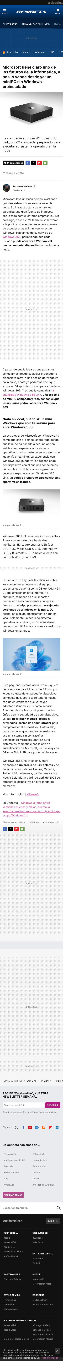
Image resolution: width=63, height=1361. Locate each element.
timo (6, 1178)
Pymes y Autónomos (42, 1304)
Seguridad (9, 1166)
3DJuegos (37, 1237)
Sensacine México (41, 1329)
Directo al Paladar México (16, 1339)
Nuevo (58, 13)
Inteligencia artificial (14, 1160)
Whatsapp (40, 52)
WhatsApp (9, 1184)
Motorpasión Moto (41, 1283)
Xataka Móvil (10, 1242)
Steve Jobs (12, 52)
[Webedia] (55, 3)
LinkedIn (57, 1126)
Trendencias (10, 1300)
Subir (50, 1221)
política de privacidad (46, 1112)
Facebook (28, 163)
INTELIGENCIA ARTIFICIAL (35, 23)
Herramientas (39, 1160)
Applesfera (9, 1247)
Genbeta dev (39, 1166)
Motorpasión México (42, 1339)
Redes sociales (11, 1172)
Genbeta (31, 12)
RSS (43, 1126)
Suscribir (53, 1105)
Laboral (36, 1172)
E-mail (45, 163)
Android (26, 52)
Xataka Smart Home (13, 1251)
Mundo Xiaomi (11, 1256)
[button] (24, 186)
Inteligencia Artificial (43, 1184)
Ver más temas (13, 1195)
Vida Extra (37, 1242)
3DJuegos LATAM (41, 1325)
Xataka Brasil (10, 1329)
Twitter (33, 163)
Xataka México (11, 1325)
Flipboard (39, 163)
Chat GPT (31, 1080)
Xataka (7, 1237)
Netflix (35, 1178)
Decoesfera (9, 1304)
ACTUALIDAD (10, 23)
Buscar (59, 1208)
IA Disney (46, 1080)
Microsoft (33, 794)
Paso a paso (10, 1154)
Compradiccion (11, 1309)
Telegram (36, 1126)
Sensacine (37, 1258)
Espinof (36, 1263)
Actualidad (20, 822)
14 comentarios (15, 163)
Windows (34, 822)
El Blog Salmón (39, 1300)
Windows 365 (12, 237)
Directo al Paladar (12, 1279)
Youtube (29, 1126)
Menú (4, 13)
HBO (52, 52)
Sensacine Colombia (42, 1334)
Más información (50, 1357)
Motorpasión (38, 1279)
